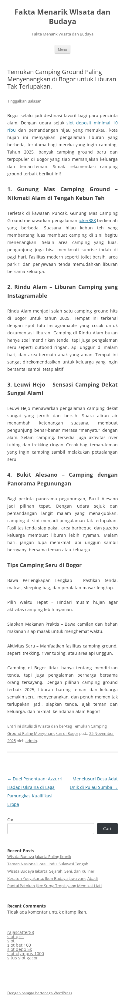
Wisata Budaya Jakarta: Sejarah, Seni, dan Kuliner (50, 871)
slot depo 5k (19, 949)
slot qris (15, 936)
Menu (62, 49)
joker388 (87, 220)
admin (31, 740)
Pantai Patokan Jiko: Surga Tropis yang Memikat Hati (54, 885)
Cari (10, 819)
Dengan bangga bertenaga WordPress (39, 993)
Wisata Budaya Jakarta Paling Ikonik (39, 856)
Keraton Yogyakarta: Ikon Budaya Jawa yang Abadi (52, 878)
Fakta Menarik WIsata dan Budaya (62, 16)
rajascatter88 (20, 932)
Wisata (44, 726)
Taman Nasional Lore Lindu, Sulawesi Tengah (47, 864)
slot (11, 941)
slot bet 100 (19, 945)
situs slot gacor (22, 958)
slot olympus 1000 (25, 953)
